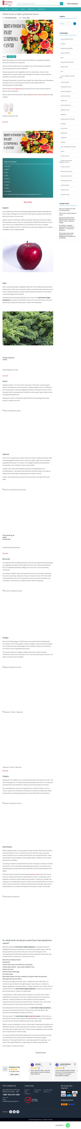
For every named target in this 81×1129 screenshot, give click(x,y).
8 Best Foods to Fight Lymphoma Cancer (67, 214)
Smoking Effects (65, 185)
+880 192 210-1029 (11, 1094)
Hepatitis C (64, 114)
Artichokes (8, 191)
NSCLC (62, 151)
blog (62, 57)
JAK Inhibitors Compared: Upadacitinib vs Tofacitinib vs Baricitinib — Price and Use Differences (67, 228)
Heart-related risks (66, 105)
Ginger (7, 185)
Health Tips (64, 100)
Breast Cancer (64, 66)
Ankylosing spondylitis (67, 48)
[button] (77, 1071)
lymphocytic (64, 133)
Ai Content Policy (48, 1090)
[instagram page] (17, 1111)
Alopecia (63, 43)
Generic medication (66, 91)
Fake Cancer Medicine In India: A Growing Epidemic (67, 209)
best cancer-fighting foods (16, 89)
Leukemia (63, 123)
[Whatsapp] (68, 1125)
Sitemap (36, 1092)
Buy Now (5, 122)
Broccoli (7, 182)
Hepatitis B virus (65, 110)
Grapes (7, 188)
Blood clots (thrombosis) (67, 62)
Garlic (6, 175)
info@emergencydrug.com (11, 1101)
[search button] (61, 3)
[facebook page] (10, 1111)
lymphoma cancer (34, 874)
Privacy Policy (37, 1090)
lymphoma (32, 1016)
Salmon (7, 178)
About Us (31, 9)
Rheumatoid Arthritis (66, 180)
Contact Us (41, 9)
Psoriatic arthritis (65, 166)
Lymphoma (64, 137)
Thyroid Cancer (65, 190)
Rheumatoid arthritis (66, 176)
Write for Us (47, 1092)
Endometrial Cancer (66, 87)
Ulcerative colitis (65, 194)
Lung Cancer (64, 128)
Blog (23, 9)
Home (6, 9)
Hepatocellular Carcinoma (68, 119)
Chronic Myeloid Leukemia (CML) (67, 76)
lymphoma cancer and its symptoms (38, 94)
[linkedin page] (14, 1111)
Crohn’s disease (65, 82)
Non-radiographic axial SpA (68, 146)
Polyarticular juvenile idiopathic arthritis (65, 161)
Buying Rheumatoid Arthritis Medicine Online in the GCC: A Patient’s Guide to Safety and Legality (67, 220)
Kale (6, 172)
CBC (62, 71)
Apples (7, 169)
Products (14, 9)
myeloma (63, 142)
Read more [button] (58, 1078)
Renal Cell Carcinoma (66, 171)
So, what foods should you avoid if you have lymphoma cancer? (23, 194)
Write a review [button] (14, 1074)
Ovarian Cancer (65, 156)
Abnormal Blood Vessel (67, 39)
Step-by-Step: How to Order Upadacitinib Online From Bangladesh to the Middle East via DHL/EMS (67, 235)
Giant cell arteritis (65, 96)
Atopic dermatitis (65, 53)
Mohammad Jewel (11, 18)
